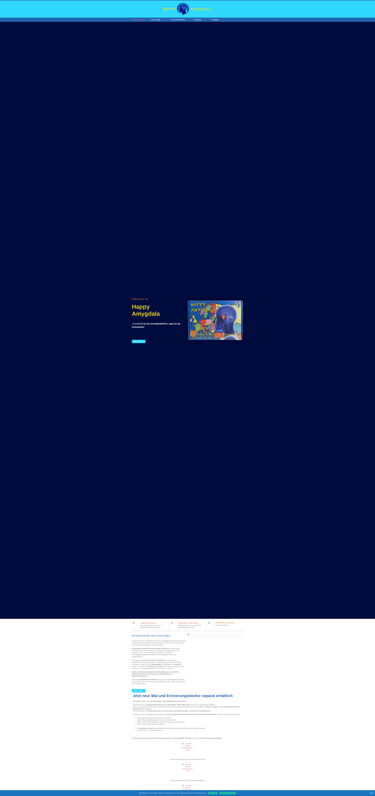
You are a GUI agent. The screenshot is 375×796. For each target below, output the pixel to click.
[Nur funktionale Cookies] (372, 793)
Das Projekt (155, 20)
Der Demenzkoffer (178, 20)
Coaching (197, 20)
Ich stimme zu (212, 793)
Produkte (215, 20)
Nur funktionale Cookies (227, 793)
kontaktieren (196, 738)
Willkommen (138, 20)
